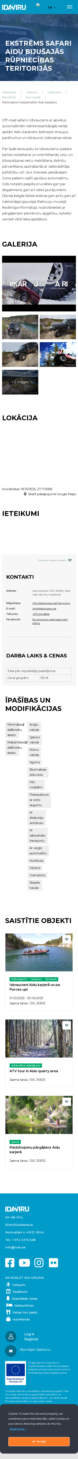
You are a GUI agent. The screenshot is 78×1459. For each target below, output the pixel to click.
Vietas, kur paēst (24, 1312)
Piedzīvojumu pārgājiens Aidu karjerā (35, 1149)
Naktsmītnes (24, 1305)
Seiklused (54, 92)
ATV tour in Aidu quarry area (34, 1071)
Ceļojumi (18, 1285)
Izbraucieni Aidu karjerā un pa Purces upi (35, 987)
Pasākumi (19, 1292)
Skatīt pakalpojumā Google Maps (52, 494)
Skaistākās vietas (25, 1299)
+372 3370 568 (24, 1240)
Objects (31, 92)
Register (31, 1339)
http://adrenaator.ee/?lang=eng (51, 603)
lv (50, 7)
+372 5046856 (41, 614)
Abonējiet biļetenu (35, 1350)
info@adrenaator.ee (44, 608)
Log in (29, 1334)
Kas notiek (33, 97)
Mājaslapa (9, 92)
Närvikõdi (9, 97)
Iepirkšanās (21, 1319)
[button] (39, 1350)
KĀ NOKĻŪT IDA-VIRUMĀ (24, 1278)
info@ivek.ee (15, 1247)
